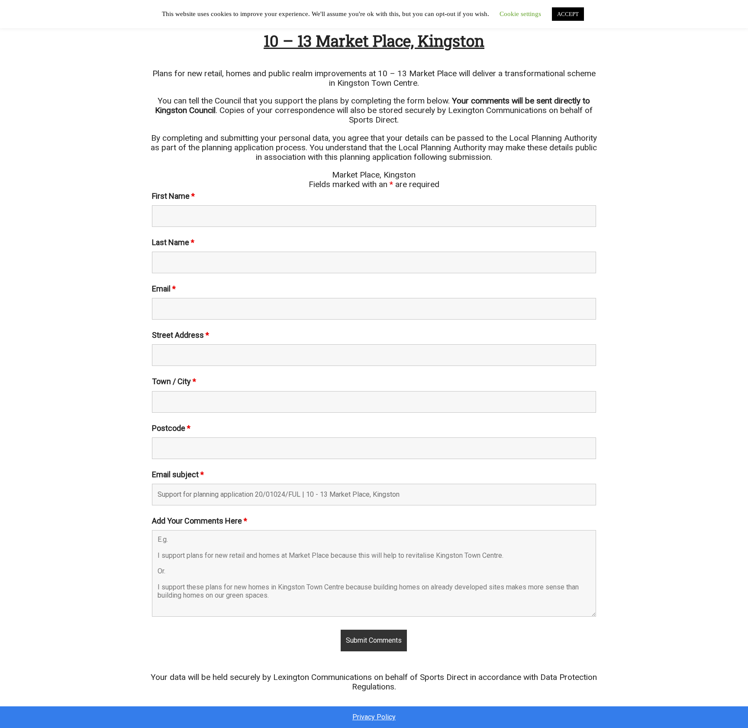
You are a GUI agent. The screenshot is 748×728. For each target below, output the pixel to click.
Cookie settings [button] (520, 13)
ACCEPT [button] (568, 14)
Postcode (171, 428)
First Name (173, 196)
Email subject (178, 474)
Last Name (173, 242)
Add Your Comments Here (199, 520)
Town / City (174, 381)
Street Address (180, 335)
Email (164, 288)
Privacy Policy (374, 717)
